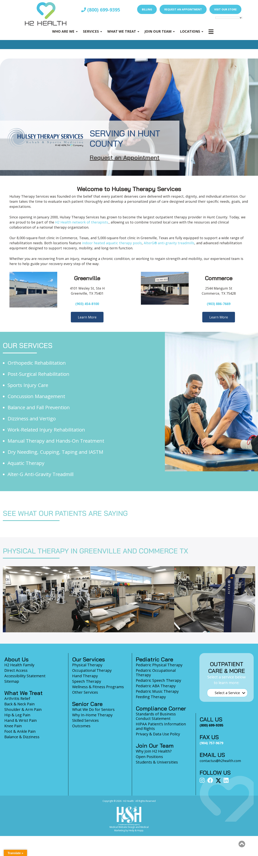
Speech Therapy (86, 681)
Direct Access (16, 670)
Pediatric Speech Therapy (158, 680)
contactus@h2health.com (220, 760)
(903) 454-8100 (87, 303)
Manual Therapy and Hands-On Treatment (56, 440)
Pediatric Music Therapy (157, 691)
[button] (241, 844)
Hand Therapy (85, 675)
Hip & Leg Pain (17, 714)
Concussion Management (36, 396)
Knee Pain (13, 725)
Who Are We (63, 31)
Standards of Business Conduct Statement (156, 716)
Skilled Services (85, 720)
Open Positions (149, 756)
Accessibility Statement (25, 675)
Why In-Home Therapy (92, 714)
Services (91, 31)
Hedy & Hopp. (136, 830)
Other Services (85, 692)
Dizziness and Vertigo (32, 418)
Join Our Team (157, 31)
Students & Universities (157, 762)
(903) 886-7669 (218, 303)
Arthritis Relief (17, 698)
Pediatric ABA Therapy (156, 685)
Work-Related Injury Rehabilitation (46, 429)
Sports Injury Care (28, 385)
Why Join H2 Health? (153, 751)
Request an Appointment (183, 9)
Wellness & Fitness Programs (98, 686)
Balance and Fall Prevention (39, 407)
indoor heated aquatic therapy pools (112, 243)
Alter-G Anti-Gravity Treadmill (40, 474)
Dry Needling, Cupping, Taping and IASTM (55, 451)
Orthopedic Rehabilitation (37, 362)
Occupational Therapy (92, 670)
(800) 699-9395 (103, 9)
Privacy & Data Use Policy (158, 734)
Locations (190, 31)
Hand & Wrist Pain (20, 720)
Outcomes (81, 725)
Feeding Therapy (151, 696)
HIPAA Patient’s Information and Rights (161, 726)
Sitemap (11, 681)
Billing (147, 9)
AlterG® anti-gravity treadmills (169, 243)
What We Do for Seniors (93, 709)
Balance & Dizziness (21, 736)
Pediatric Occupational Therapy (156, 672)
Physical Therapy (87, 664)
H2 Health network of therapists (81, 222)
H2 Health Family (19, 664)
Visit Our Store (225, 9)
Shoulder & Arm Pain (23, 709)
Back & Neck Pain (19, 704)
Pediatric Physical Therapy (159, 664)
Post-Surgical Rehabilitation (38, 374)
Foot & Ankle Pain (20, 731)
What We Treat (121, 31)
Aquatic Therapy (26, 463)
